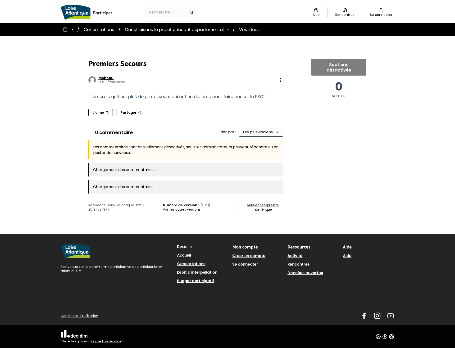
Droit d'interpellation (197, 272)
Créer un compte (248, 255)
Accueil (184, 255)
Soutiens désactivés (339, 67)
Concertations (99, 29)
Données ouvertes (305, 273)
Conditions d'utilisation (79, 315)
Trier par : (227, 132)
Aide (347, 255)
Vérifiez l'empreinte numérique (263, 207)
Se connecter (245, 264)
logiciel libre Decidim (107, 341)
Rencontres (298, 264)
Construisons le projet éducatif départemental (174, 29)
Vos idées (249, 29)
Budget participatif (195, 281)
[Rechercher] (191, 12)
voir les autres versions (181, 209)
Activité (294, 255)
